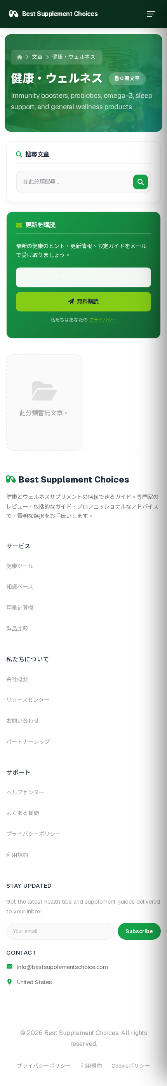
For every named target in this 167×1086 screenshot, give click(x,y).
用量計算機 (19, 607)
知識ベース (19, 586)
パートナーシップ (28, 741)
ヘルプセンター (25, 792)
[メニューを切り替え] (151, 14)
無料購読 (88, 301)
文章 (37, 56)
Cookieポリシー (130, 1065)
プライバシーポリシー (33, 834)
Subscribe (139, 931)
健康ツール (19, 566)
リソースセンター (27, 699)
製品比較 (17, 628)
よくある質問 (22, 813)
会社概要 (17, 679)
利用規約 (17, 855)
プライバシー (103, 320)
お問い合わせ (22, 720)
